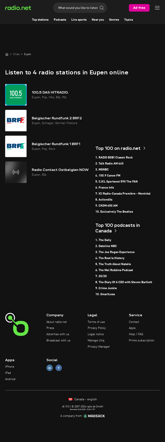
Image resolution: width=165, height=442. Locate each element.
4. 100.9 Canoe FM (107, 175)
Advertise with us (57, 334)
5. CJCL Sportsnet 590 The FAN (116, 181)
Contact (134, 322)
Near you (98, 19)
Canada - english (85, 399)
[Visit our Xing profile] (58, 368)
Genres (114, 19)
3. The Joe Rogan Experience (115, 252)
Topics (128, 19)
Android (10, 379)
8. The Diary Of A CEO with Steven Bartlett (123, 282)
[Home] (7, 54)
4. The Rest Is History (109, 258)
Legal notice (96, 334)
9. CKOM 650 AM (106, 205)
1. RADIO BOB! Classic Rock (114, 157)
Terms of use (96, 322)
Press (50, 328)
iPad (8, 372)
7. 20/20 (101, 276)
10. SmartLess (105, 294)
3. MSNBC (102, 169)
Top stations (40, 19)
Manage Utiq (96, 340)
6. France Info (104, 187)
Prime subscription (141, 340)
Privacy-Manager (99, 346)
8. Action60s (103, 199)
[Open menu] (157, 7)
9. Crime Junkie (106, 288)
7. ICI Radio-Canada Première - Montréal (123, 193)
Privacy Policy (97, 328)
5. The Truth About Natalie (113, 264)
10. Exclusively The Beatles (114, 211)
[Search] (101, 7)
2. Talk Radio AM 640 (109, 163)
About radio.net (56, 322)
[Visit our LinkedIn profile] (49, 368)
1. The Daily (103, 240)
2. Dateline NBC (106, 246)
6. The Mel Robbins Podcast (114, 270)
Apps (132, 328)
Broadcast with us (58, 340)
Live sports (79, 19)
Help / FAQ (136, 334)
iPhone (9, 366)
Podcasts (60, 19)
